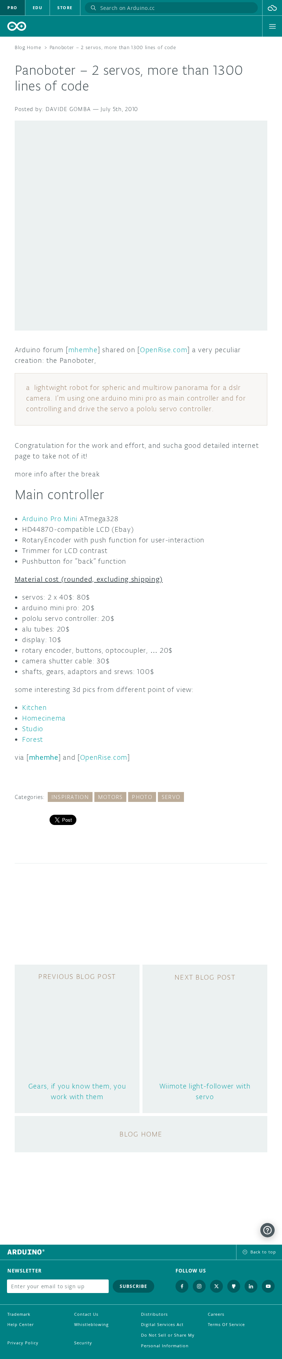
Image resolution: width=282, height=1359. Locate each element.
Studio (32, 728)
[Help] (267, 1230)
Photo (142, 796)
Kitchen (34, 707)
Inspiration (70, 796)
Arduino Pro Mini (49, 518)
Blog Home (28, 47)
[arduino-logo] (17, 26)
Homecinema (44, 718)
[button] (272, 7)
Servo (171, 796)
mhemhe (83, 349)
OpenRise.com (163, 349)
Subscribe (133, 1286)
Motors (110, 796)
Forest (32, 739)
